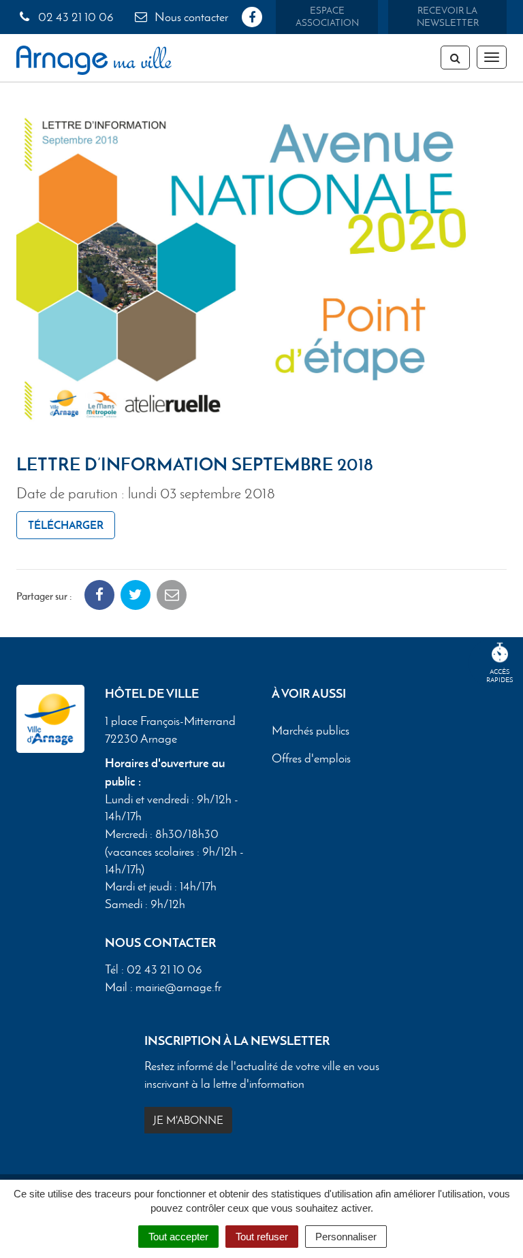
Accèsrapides (499, 675)
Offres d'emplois (311, 758)
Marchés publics (310, 730)
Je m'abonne (188, 1120)
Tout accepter (178, 1236)
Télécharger (66, 525)
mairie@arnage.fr (178, 987)
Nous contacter (190, 17)
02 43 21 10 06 (74, 17)
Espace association (327, 17)
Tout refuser (262, 1236)
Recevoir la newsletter (448, 17)
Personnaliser (346, 1236)
